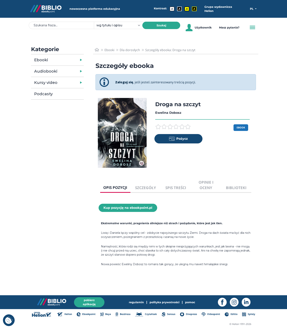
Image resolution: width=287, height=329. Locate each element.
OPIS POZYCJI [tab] (115, 187)
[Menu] (252, 27)
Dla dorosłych (130, 50)
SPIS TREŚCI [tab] (175, 187)
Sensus (171, 314)
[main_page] (97, 50)
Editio (233, 314)
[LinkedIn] (248, 302)
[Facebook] (224, 302)
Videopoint (213, 314)
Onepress (191, 314)
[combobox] (120, 25)
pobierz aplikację (89, 302)
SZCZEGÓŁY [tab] (145, 187)
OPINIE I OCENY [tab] (206, 185)
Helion (68, 314)
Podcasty (43, 94)
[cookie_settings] (9, 320)
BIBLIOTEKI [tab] (236, 187)
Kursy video (45, 82)
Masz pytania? (229, 27)
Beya (108, 314)
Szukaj (161, 25)
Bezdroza (124, 314)
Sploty (251, 314)
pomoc (190, 302)
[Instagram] (236, 302)
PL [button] (252, 9)
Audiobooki (45, 71)
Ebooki (41, 60)
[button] (67, 59)
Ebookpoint (88, 314)
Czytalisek (150, 314)
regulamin (136, 302)
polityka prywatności (164, 302)
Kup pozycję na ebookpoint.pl (127, 208)
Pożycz (182, 138)
